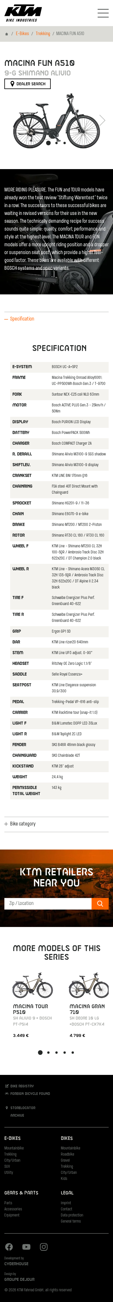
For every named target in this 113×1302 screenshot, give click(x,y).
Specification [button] (22, 319)
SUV (7, 1167)
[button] (48, 143)
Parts (8, 1203)
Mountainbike (14, 1148)
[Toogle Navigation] (103, 13)
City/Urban (12, 1160)
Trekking (43, 34)
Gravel (65, 1160)
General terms (71, 1221)
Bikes (67, 1138)
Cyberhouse (16, 1264)
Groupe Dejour (19, 1279)
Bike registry (21, 1086)
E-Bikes (22, 34)
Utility (8, 1173)
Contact (66, 1209)
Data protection (72, 1215)
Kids (64, 1179)
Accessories (13, 1209)
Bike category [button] (23, 824)
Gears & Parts (21, 1193)
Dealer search (30, 84)
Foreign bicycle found (29, 1094)
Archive (16, 1115)
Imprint (66, 1203)
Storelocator (22, 1108)
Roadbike (67, 1154)
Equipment (11, 1215)
